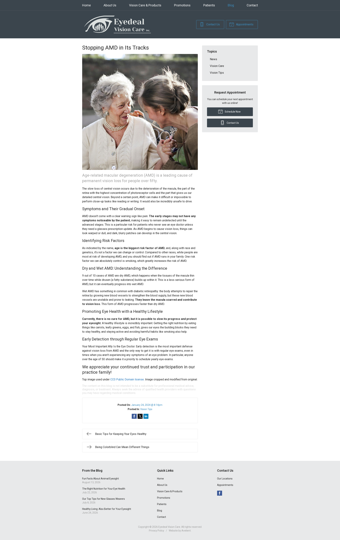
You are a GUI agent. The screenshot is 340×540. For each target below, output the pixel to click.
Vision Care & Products (145, 5)
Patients (209, 5)
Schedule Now (232, 111)
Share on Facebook (134, 416)
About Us (110, 5)
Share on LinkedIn (145, 416)
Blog (231, 5)
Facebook (219, 493)
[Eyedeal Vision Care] (117, 24)
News (213, 59)
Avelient (186, 530)
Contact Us (213, 24)
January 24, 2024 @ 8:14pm (146, 404)
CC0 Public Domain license (127, 379)
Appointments (244, 24)
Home (86, 5)
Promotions (182, 5)
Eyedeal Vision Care (169, 526)
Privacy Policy (156, 530)
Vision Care (217, 66)
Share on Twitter (140, 416)
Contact (252, 5)
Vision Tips (146, 409)
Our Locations (225, 478)
